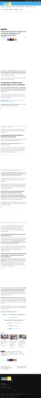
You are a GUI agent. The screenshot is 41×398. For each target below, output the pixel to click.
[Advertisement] (20, 20)
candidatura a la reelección (15, 351)
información (7, 314)
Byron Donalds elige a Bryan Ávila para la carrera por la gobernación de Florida (13, 343)
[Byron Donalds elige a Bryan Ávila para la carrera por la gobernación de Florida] (13, 337)
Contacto (21, 9)
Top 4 (6, 29)
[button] (39, 6)
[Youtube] (39, 1)
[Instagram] (36, 1)
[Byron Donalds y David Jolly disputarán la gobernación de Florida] (5, 337)
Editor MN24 (4, 37)
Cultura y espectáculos (20, 6)
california (9, 351)
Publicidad (10, 9)
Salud (2, 9)
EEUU (21, 351)
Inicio (1, 12)
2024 (6, 351)
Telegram (16, 317)
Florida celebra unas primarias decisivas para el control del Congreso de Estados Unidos (22, 342)
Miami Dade (6, 9)
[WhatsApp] (16, 40)
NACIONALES (5, 12)
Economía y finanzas (28, 6)
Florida (16, 352)
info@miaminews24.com (5, 384)
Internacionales (9, 6)
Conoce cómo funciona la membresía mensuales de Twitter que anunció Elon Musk (7, 367)
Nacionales (3, 6)
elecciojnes (2, 352)
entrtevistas (7, 352)
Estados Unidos (12, 352)
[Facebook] (34, 1)
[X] (37, 1)
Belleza (34, 6)
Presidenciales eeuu (4, 355)
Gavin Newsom (20, 352)
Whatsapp (11, 317)
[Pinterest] (13, 40)
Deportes (14, 6)
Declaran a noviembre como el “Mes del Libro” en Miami (21, 367)
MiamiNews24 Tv (15, 9)
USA (8, 355)
